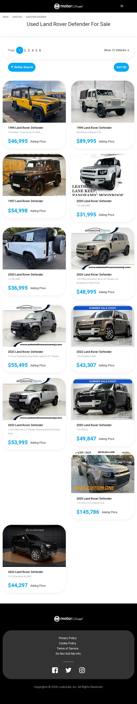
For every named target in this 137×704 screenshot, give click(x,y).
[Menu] (121, 5)
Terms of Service (67, 648)
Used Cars (17, 16)
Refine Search (23, 67)
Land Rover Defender (36, 16)
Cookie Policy (67, 643)
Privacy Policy (68, 638)
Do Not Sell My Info (68, 653)
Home (6, 16)
